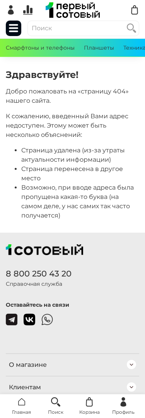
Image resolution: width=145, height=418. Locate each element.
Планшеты (99, 47)
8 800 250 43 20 (39, 273)
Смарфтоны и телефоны (40, 47)
